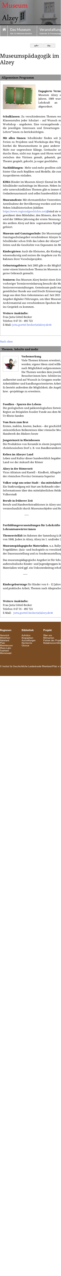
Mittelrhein (5, 638)
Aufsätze (26, 635)
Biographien (27, 638)
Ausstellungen (28, 640)
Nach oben (6, 341)
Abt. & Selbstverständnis (21, 31)
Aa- (49, 45)
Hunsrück (4, 635)
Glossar (25, 645)
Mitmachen (48, 638)
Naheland (4, 640)
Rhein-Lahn (5, 648)
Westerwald (5, 653)
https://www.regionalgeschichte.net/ (24, 211)
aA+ (36, 45)
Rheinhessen (6, 645)
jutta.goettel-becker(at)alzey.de (30, 324)
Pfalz (2, 643)
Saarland (4, 650)
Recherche (27, 643)
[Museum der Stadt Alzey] (3, 31)
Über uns (47, 635)
